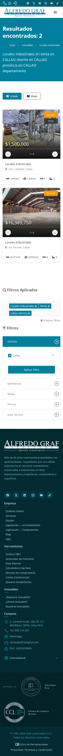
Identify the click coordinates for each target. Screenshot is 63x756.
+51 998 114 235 (19, 630)
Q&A (8, 539)
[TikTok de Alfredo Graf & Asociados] (57, 3)
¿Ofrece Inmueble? (16, 601)
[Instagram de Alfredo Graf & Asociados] (45, 3)
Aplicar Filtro (31, 369)
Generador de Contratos (20, 559)
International (31, 658)
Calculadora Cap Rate (18, 568)
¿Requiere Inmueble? (18, 597)
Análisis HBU (13, 554)
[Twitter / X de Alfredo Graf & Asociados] (33, 3)
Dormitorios (14, 383)
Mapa (33, 96)
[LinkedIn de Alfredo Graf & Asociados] (27, 3)
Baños (11, 394)
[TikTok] (49, 495)
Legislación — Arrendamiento (23, 525)
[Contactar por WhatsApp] (9, 3)
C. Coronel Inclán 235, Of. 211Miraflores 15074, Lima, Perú (27, 623)
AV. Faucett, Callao (19, 247)
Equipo (10, 520)
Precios (12, 404)
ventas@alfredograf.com (24, 642)
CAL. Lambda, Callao (20, 169)
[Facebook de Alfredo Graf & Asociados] (39, 3)
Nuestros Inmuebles (17, 606)
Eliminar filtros (51, 320)
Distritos (12, 341)
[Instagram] (32, 495)
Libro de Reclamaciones (31, 744)
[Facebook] (7, 495)
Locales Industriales (18, 164)
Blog (8, 534)
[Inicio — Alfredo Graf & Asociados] (25, 12)
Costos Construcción (17, 577)
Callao (16, 355)
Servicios (11, 516)
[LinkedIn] (24, 495)
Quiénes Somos (15, 511)
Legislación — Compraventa (22, 529)
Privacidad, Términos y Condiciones (31, 749)
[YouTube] (41, 495)
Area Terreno (15, 414)
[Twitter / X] (16, 495)
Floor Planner (13, 563)
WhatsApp (16, 636)
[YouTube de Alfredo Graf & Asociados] (51, 3)
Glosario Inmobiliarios (18, 582)
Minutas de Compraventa (20, 572)
